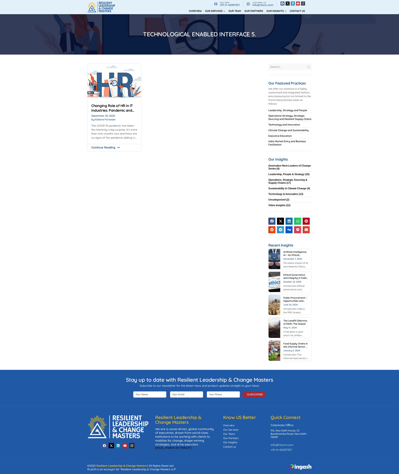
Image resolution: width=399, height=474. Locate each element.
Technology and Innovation (284, 124)
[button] (271, 221)
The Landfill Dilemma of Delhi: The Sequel (295, 322)
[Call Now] (215, 3)
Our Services (230, 429)
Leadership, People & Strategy (286, 174)
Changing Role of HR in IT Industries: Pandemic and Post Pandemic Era (112, 110)
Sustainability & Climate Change (287, 188)
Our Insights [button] (275, 10)
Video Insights (276, 205)
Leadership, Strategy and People (287, 110)
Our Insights (230, 442)
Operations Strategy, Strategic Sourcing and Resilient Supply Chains (289, 117)
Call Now (224, 2)
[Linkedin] (293, 3)
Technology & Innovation (283, 194)
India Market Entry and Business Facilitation (287, 143)
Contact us (297, 10)
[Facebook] (282, 3)
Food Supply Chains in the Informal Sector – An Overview (295, 346)
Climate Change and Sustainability (288, 130)
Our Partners (253, 10)
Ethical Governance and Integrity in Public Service (295, 278)
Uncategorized (277, 199)
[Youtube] (298, 3)
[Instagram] (303, 3)
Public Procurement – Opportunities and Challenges (295, 300)
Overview (195, 10)
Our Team (234, 10)
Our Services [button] (214, 10)
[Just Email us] (248, 3)
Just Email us (259, 2)
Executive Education (280, 135)
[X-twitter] (288, 3)
